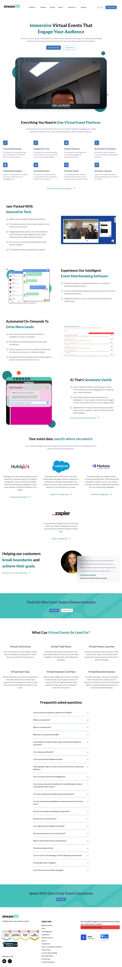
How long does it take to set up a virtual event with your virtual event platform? (58, 768)
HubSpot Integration (19, 497)
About (60, 7)
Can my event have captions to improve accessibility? (52, 712)
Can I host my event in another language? (48, 870)
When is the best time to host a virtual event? (49, 841)
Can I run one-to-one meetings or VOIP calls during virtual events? (57, 855)
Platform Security (47, 937)
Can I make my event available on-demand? (49, 826)
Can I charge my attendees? (43, 752)
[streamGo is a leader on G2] (16, 935)
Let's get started (53, 47)
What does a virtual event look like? (46, 735)
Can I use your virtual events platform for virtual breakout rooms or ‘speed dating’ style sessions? (57, 785)
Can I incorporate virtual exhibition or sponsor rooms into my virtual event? (58, 802)
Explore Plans (69, 47)
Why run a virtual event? (42, 727)
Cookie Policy (46, 959)
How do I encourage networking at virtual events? (51, 811)
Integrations (45, 934)
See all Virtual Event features (59, 188)
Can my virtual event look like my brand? (47, 759)
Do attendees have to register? (44, 863)
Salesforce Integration (59, 494)
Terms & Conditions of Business (51, 947)
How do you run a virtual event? (45, 819)
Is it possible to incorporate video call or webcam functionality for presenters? (57, 743)
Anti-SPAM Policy (47, 956)
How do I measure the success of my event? (49, 833)
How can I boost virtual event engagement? (49, 777)
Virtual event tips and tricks (43, 848)
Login (98, 7)
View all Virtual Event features (83, 418)
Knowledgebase (46, 931)
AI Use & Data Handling (49, 953)
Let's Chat (54, 610)
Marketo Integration (100, 494)
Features (43, 7)
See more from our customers (15, 573)
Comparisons (45, 944)
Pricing (52, 7)
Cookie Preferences (47, 962)
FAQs (43, 928)
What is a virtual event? (41, 720)
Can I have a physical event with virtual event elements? (53, 794)
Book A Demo (111, 7)
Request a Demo (46, 925)
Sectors (43, 941)
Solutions (32, 7)
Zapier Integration (59, 538)
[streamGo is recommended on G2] (6, 935)
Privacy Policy (46, 950)
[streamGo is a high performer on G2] (34, 935)
